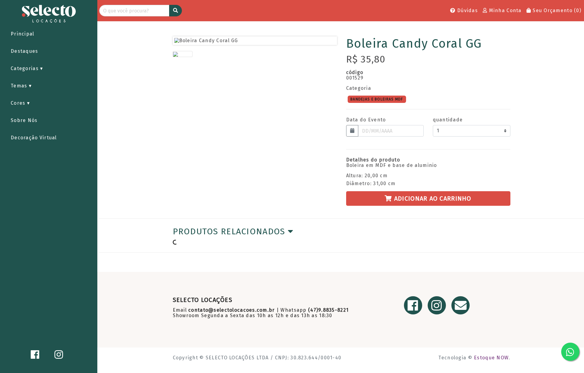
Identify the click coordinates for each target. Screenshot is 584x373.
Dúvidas (467, 10)
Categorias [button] (25, 68)
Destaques (24, 51)
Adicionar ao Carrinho (431, 198)
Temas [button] (20, 86)
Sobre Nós (24, 120)
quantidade (448, 120)
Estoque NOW (491, 358)
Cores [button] (19, 103)
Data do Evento (366, 120)
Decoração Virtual (34, 138)
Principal (22, 34)
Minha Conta (504, 10)
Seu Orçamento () (556, 10)
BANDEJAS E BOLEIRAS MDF (376, 99)
